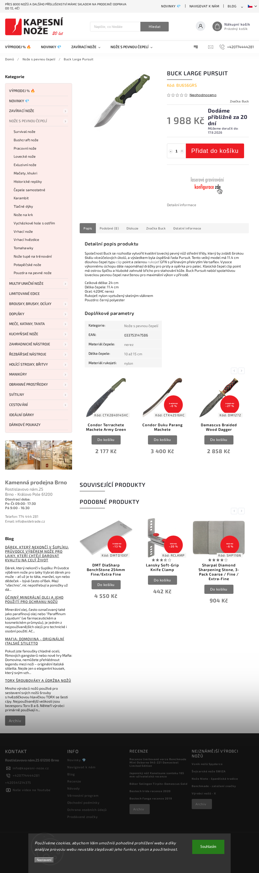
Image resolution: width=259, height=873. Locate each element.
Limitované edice (24, 293)
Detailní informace (181, 205)
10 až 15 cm (133, 354)
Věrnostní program (83, 795)
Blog (232, 6)
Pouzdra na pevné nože (33, 273)
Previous (235, 371)
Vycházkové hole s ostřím (34, 223)
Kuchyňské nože (23, 334)
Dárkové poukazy (25, 424)
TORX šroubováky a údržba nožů (38, 680)
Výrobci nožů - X (204, 793)
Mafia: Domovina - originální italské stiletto (34, 641)
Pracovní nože (25, 148)
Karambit (21, 198)
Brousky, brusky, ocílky (30, 303)
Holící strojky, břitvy (28, 364)
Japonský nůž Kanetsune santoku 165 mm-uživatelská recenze (157, 774)
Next (242, 371)
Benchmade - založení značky (214, 786)
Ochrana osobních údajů (87, 810)
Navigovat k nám (204, 6)
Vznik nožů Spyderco (207, 763)
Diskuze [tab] (132, 228)
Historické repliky (28, 181)
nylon (128, 363)
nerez (129, 344)
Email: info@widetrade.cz (25, 521)
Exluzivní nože (25, 165)
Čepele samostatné (29, 190)
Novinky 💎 (171, 6)
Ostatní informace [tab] (187, 228)
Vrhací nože (23, 231)
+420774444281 (26, 775)
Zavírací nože (21, 111)
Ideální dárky (21, 415)
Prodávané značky (82, 817)
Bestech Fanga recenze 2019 (151, 798)
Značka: (239, 101)
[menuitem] (20, 47)
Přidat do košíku (215, 150)
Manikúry (18, 374)
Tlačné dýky (23, 206)
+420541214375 (18, 782)
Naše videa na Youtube (32, 790)
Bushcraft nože (26, 140)
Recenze (74, 781)
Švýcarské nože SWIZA (209, 771)
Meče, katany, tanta (27, 324)
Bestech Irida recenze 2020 (150, 791)
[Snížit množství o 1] (170, 151)
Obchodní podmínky (83, 802)
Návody (73, 788)
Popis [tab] (87, 228)
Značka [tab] (156, 228)
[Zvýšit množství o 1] (182, 151)
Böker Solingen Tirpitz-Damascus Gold (158, 783)
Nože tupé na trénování (33, 256)
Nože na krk (23, 214)
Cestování (18, 404)
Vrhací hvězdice (26, 239)
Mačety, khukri (25, 173)
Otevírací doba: (17, 499)
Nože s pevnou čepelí (28, 121)
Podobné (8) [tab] (109, 228)
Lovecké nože (25, 156)
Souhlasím (208, 846)
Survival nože (24, 131)
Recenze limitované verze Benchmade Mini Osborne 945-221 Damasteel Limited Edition (158, 762)
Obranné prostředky (28, 384)
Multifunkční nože (26, 283)
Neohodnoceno (203, 95)
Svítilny (16, 394)
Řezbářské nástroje (27, 354)
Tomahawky (23, 248)
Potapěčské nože (27, 264)
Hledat (155, 27)
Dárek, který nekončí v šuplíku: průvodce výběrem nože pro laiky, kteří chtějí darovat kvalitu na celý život (37, 553)
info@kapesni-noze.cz (31, 768)
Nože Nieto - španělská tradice (215, 778)
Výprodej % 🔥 (22, 90)
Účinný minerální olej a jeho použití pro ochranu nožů (34, 599)
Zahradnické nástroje (29, 344)
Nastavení (44, 860)
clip (119, 262)
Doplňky (16, 314)
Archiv (15, 720)
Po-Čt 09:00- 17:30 (20, 503)
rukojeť (153, 262)
